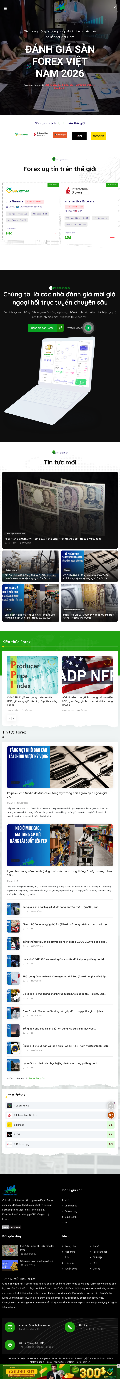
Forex (32, 1078)
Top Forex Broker (34, 201)
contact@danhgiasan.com (34, 1325)
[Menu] (5, 8)
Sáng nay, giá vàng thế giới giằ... (37, 1260)
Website (53, 184)
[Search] (115, 8)
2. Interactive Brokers (26, 1115)
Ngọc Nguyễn (12, 710)
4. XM (17, 1134)
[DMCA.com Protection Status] (11, 1226)
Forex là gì (80, 1358)
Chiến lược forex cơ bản (15, 534)
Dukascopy (71, 1211)
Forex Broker (66, 1358)
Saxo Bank (71, 1216)
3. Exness (19, 1124)
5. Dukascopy (21, 1144)
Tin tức (67, 570)
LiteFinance (71, 1205)
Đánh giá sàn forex (47, 1358)
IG (66, 1222)
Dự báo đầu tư (11, 570)
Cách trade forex (96, 1358)
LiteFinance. (15, 201)
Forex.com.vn (83, 1362)
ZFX (67, 1199)
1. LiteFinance (21, 1105)
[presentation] (9, 718)
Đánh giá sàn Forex (42, 327)
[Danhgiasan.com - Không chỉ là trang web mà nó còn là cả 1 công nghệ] (60, 7)
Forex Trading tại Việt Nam (60, 1362)
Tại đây (40, 1078)
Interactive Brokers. (80, 201)
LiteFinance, (51, 85)
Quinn (7, 543)
